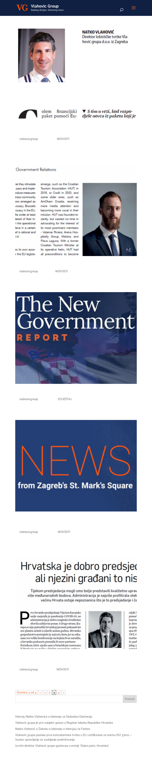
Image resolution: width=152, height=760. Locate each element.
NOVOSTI (63, 139)
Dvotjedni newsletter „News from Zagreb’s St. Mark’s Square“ (69, 522)
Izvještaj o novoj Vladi (41, 392)
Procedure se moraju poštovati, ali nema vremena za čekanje (74, 129)
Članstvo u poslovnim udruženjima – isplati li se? (73, 265)
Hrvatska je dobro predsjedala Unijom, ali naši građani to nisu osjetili (69, 660)
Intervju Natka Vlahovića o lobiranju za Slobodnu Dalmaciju (53, 716)
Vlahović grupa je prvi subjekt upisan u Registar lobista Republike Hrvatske (64, 722)
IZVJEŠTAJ (65, 399)
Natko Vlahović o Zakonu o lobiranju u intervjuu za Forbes (52, 728)
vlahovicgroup (28, 139)
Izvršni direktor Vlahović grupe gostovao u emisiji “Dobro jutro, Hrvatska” (62, 745)
